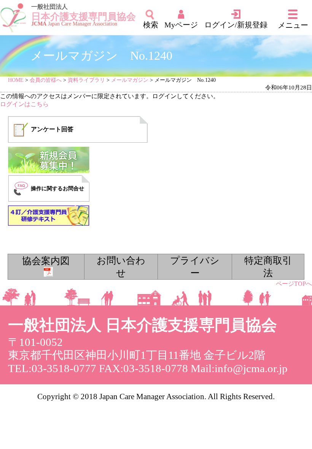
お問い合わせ (121, 266)
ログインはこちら (24, 104)
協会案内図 (46, 261)
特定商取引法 (268, 266)
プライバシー (195, 266)
